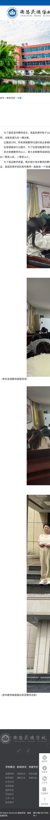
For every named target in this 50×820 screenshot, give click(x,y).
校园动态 (21, 773)
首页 (2, 97)
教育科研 (11, 97)
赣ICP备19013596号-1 (40, 814)
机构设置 (33, 773)
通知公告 (21, 777)
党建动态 (33, 777)
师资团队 (9, 777)
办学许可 (9, 781)
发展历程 (9, 773)
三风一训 (9, 798)
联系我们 (9, 802)
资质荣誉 (9, 785)
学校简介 (9, 794)
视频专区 (9, 790)
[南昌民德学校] (23, 743)
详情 (19, 97)
